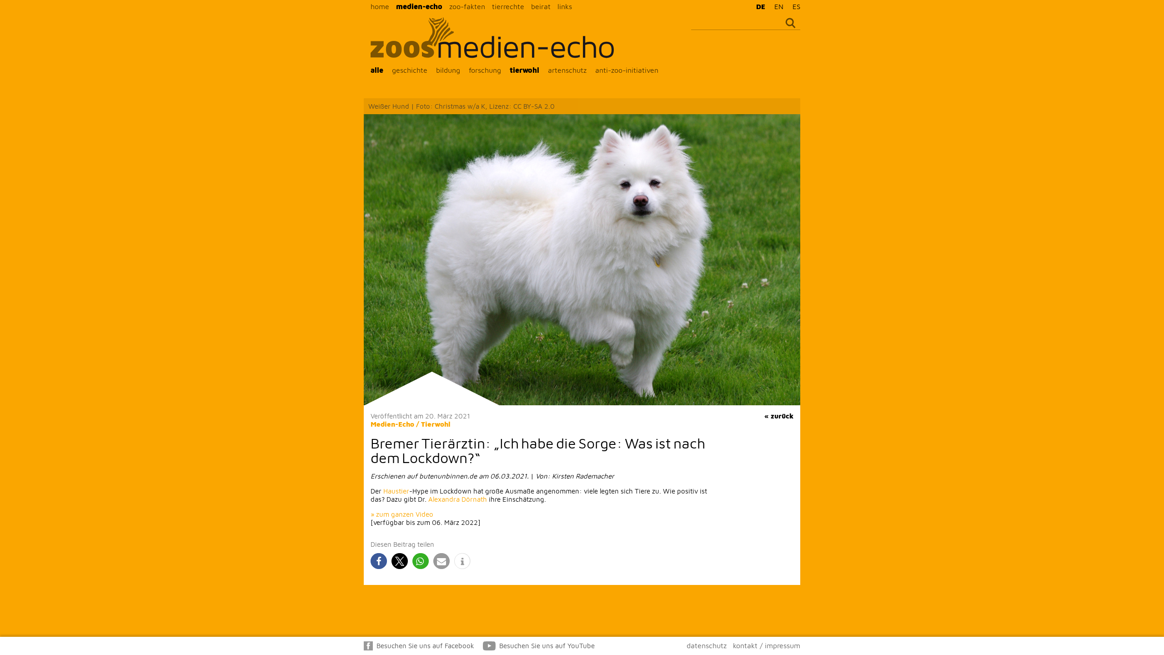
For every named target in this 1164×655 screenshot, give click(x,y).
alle (377, 70)
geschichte (409, 70)
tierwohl (524, 70)
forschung (485, 70)
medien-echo (419, 6)
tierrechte (508, 6)
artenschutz (567, 70)
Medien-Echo (392, 424)
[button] (379, 561)
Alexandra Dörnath (457, 499)
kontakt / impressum (766, 645)
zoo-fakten (467, 6)
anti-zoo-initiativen (626, 70)
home (380, 6)
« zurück (778, 416)
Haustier (396, 491)
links (564, 6)
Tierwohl (436, 424)
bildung (448, 70)
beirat (541, 6)
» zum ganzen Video (402, 514)
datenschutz (707, 645)
